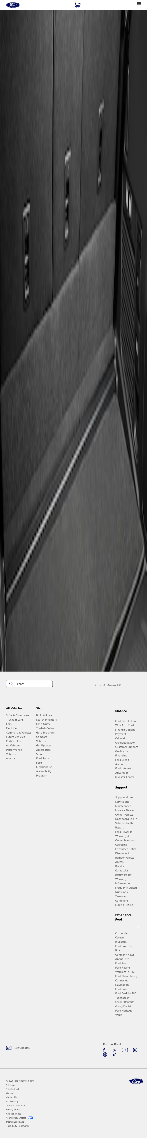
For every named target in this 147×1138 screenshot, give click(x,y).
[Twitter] (114, 1050)
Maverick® (113, 685)
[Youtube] (125, 1050)
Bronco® (100, 685)
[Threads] (105, 1054)
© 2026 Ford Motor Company (20, 1081)
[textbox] (29, 683)
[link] (10, 1085)
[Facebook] (105, 1050)
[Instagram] (135, 1050)
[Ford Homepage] (136, 1081)
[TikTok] (114, 1054)
